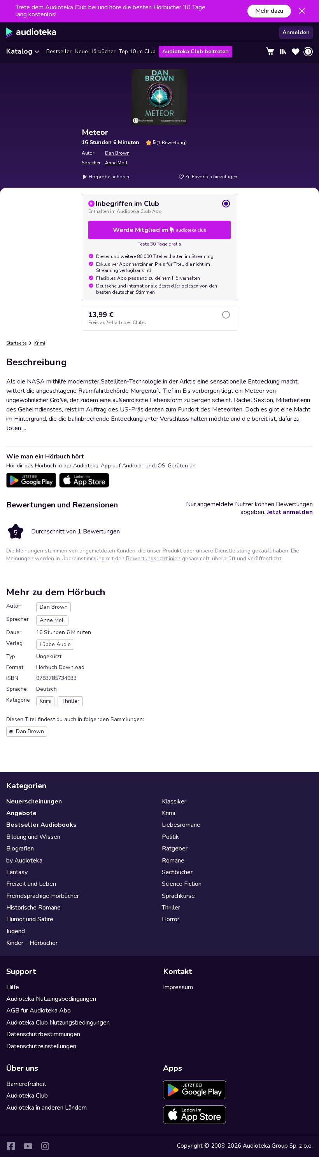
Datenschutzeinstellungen (41, 1046)
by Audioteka (24, 860)
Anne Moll (116, 163)
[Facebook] (11, 1146)
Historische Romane (33, 907)
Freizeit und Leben (31, 884)
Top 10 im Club (137, 51)
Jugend (15, 931)
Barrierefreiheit (26, 1084)
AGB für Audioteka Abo (38, 1010)
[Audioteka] (31, 32)
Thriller (171, 907)
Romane (173, 860)
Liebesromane (181, 825)
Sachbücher (177, 872)
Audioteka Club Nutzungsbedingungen (58, 1022)
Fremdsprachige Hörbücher (42, 896)
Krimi (39, 343)
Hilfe (12, 987)
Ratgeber (175, 848)
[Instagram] (45, 1146)
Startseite (16, 343)
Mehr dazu (269, 11)
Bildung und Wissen (33, 837)
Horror (170, 919)
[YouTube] (28, 1146)
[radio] (159, 206)
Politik (170, 837)
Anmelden (296, 32)
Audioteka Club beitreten (195, 51)
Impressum (178, 987)
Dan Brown (117, 153)
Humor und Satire (29, 919)
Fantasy (17, 872)
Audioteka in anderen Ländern (46, 1107)
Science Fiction (182, 884)
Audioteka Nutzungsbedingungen (51, 999)
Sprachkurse (178, 896)
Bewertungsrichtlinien (153, 558)
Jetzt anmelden (290, 512)
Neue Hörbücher (95, 51)
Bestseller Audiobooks (41, 825)
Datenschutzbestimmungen (43, 1034)
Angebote (21, 813)
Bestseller (59, 51)
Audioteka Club (27, 1095)
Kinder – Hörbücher (32, 943)
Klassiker (174, 801)
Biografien (20, 848)
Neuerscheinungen (34, 801)
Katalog (19, 51)
